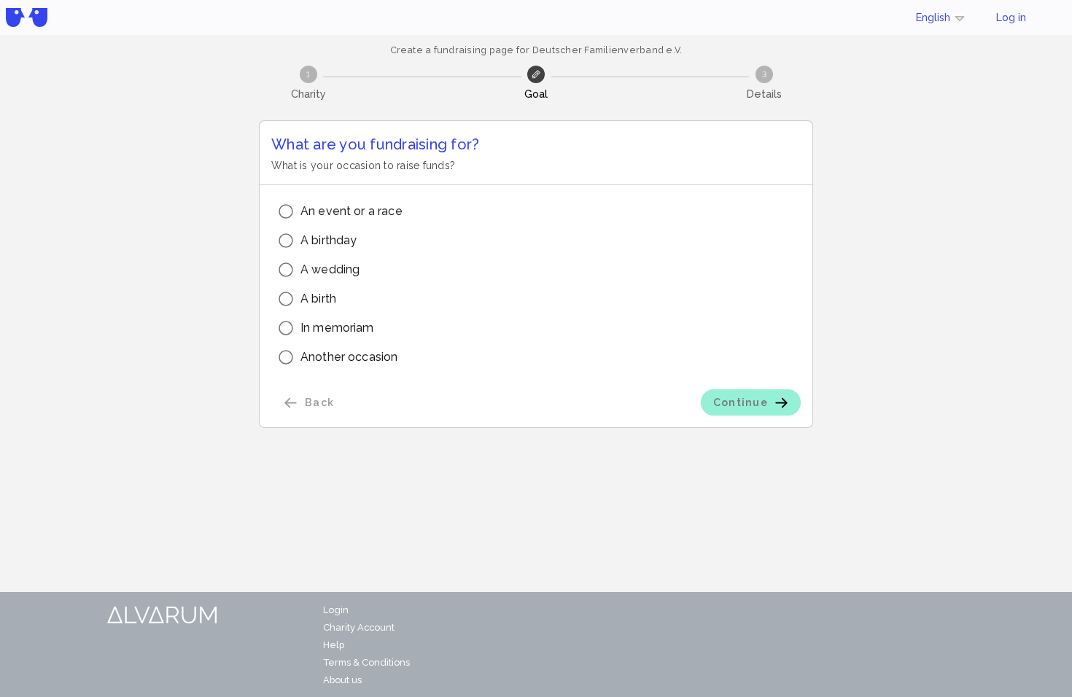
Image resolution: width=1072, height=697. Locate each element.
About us (342, 679)
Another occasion (348, 357)
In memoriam (337, 328)
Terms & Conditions (366, 662)
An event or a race (351, 211)
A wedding (330, 269)
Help (333, 644)
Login (336, 609)
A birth (318, 298)
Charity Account (359, 627)
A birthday (328, 240)
